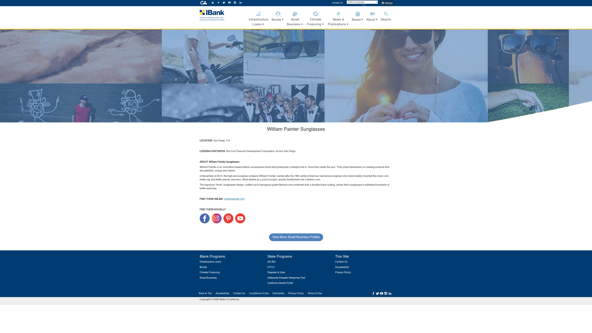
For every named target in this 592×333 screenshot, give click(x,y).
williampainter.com (234, 199)
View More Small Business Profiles (296, 237)
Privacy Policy (343, 272)
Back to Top (205, 293)
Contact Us (337, 3)
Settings (388, 3)
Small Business (208, 278)
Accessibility (342, 267)
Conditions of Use (259, 293)
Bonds (203, 267)
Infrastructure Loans (210, 262)
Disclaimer (278, 293)
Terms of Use (315, 293)
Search (386, 19)
